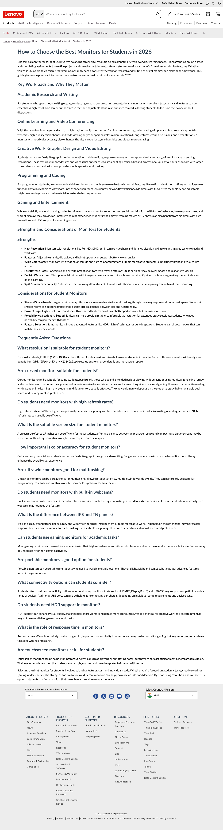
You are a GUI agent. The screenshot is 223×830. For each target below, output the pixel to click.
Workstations (63, 753)
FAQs (117, 765)
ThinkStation (150, 772)
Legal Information (36, 738)
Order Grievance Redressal (64, 792)
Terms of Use (72, 818)
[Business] (208, 23)
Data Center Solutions (67, 758)
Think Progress (181, 727)
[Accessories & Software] (163, 33)
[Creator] (221, 23)
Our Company (34, 722)
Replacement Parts (65, 785)
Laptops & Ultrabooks (67, 725)
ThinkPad (149, 733)
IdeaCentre (150, 761)
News (30, 727)
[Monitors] (177, 33)
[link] (213, 4)
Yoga (146, 744)
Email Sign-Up (122, 742)
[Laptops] (70, 33)
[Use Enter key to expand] (203, 14)
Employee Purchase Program (125, 724)
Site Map (60, 818)
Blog (117, 753)
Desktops (61, 747)
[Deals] (10, 33)
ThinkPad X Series (153, 727)
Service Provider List (96, 725)
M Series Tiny (151, 750)
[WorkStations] (111, 33)
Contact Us (120, 731)
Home (6, 41)
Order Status (121, 759)
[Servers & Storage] (200, 33)
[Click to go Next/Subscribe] (72, 695)
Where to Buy (92, 731)
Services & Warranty (66, 773)
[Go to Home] (13, 14)
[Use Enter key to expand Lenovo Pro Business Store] (156, 3)
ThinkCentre (150, 755)
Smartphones (63, 736)
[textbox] (172, 695)
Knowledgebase (21, 41)
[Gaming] (177, 23)
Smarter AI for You (65, 731)
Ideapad (148, 738)
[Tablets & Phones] (133, 33)
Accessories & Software (63, 766)
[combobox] (39, 14)
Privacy (50, 818)
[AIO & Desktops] (92, 33)
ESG (29, 750)
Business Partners (183, 722)
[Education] (194, 23)
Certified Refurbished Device (66, 801)
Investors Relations (36, 733)
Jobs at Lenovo (34, 744)
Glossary (119, 776)
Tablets (59, 742)
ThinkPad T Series (153, 722)
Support (119, 748)
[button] (207, 3)
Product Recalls (64, 779)
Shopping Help (93, 736)
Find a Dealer (121, 737)
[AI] (207, 33)
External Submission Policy (92, 818)
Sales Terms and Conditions (119, 818)
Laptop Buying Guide (125, 770)
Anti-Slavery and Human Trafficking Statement (155, 818)
